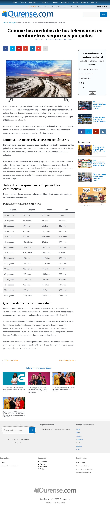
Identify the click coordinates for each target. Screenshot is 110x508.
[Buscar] (32, 430)
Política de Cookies (83, 466)
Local (78, 429)
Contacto (3, 462)
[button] (25, 2)
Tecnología (49, 39)
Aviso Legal (80, 462)
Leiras (65, 7)
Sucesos (79, 446)
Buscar (104, 14)
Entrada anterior (10, 360)
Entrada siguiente (67, 360)
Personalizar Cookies (83, 472)
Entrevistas (79, 439)
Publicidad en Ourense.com (9, 466)
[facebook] (98, 6)
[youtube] (104, 6)
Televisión (71, 39)
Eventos (78, 443)
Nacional (79, 436)
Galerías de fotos (75, 7)
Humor (78, 449)
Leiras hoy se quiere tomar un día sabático (91, 205)
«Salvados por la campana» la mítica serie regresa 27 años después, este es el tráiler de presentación (38, 390)
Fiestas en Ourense (44, 7)
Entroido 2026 (56, 7)
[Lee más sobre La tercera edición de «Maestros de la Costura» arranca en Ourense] (64, 378)
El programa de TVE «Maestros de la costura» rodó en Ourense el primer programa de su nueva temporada (13, 414)
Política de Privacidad (84, 469)
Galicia (78, 433)
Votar (92, 93)
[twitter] (100, 6)
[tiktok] (107, 6)
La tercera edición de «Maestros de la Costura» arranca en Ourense (64, 389)
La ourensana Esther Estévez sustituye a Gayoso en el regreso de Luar (14, 389)
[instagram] (102, 6)
